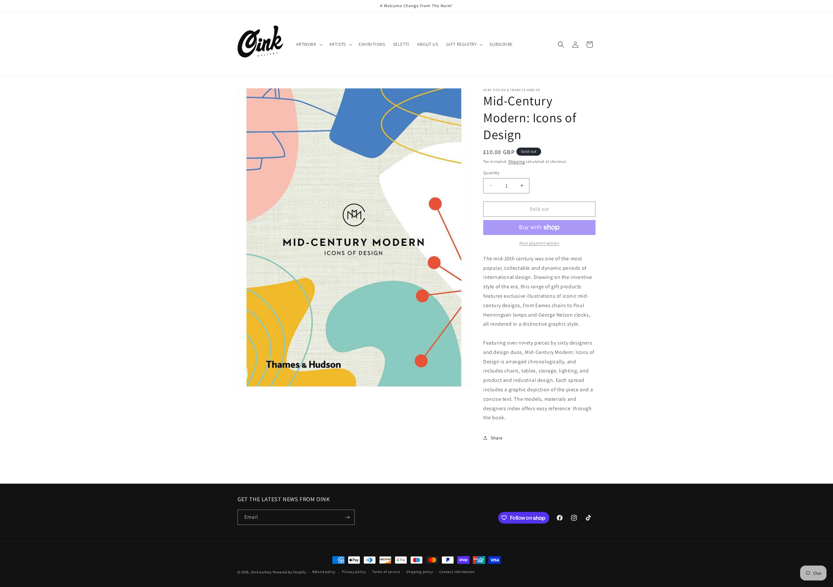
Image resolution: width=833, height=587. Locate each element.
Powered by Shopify (289, 572)
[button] (308, 44)
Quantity (491, 173)
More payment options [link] (539, 243)
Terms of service (386, 571)
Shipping (516, 161)
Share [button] (497, 438)
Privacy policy (354, 571)
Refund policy (323, 571)
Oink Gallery (262, 572)
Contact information (456, 571)
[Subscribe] (347, 517)
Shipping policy (419, 571)
